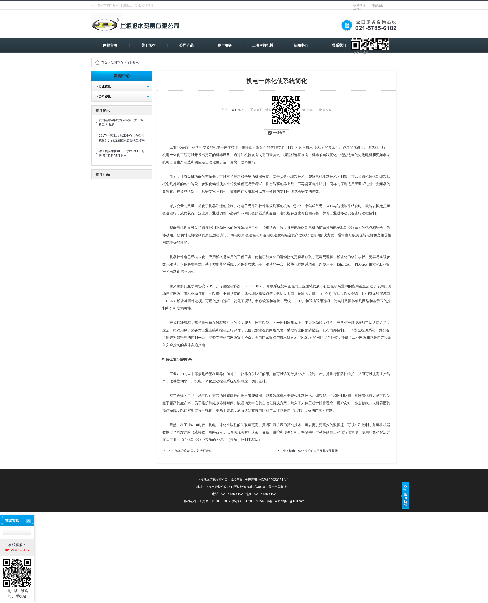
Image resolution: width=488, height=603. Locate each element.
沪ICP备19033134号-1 (273, 480)
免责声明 (251, 480)
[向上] (405, 495)
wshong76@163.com (289, 501)
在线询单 (377, 45)
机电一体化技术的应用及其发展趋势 (313, 451)
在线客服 (12, 520)
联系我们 (339, 45)
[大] (233, 110)
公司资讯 (103, 96)
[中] (237, 110)
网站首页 (110, 45)
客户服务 (225, 45)
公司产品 (186, 45)
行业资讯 (132, 62)
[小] (242, 110)
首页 (104, 62)
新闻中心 (301, 45)
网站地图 (377, 5)
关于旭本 (148, 45)
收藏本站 (359, 5)
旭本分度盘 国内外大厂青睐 (193, 451)
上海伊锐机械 (262, 45)
